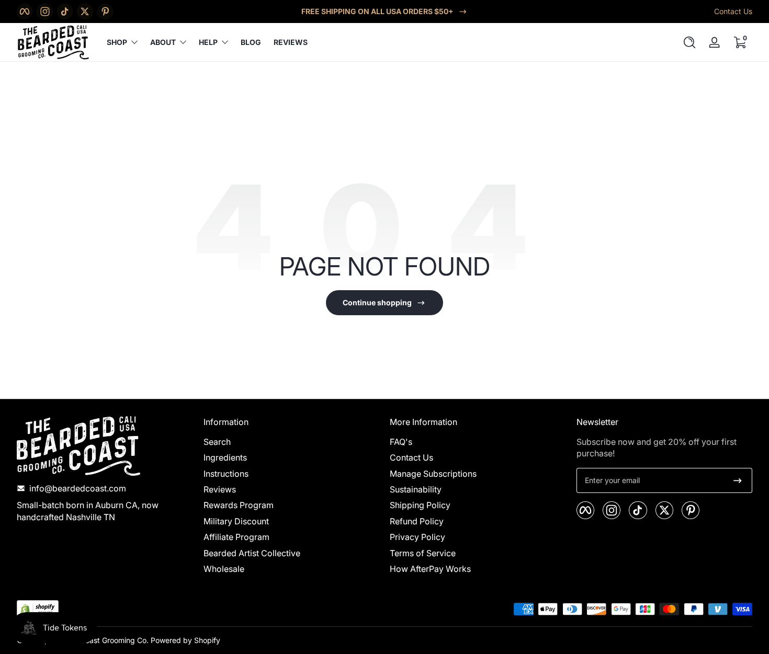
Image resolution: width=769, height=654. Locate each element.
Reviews (219, 490)
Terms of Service (423, 553)
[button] (689, 42)
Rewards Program (238, 505)
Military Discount (236, 521)
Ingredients (225, 458)
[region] (384, 11)
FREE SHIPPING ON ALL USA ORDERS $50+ (377, 11)
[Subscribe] (737, 480)
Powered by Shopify (185, 640)
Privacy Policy (417, 537)
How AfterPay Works (430, 569)
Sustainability (416, 490)
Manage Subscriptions (433, 473)
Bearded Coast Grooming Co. (99, 640)
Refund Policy (417, 521)
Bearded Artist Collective (251, 553)
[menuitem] (291, 442)
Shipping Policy (420, 505)
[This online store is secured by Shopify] (38, 609)
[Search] (689, 42)
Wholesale (223, 569)
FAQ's (401, 442)
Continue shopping (377, 302)
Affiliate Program (236, 537)
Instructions (225, 473)
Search (217, 442)
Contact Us (733, 11)
